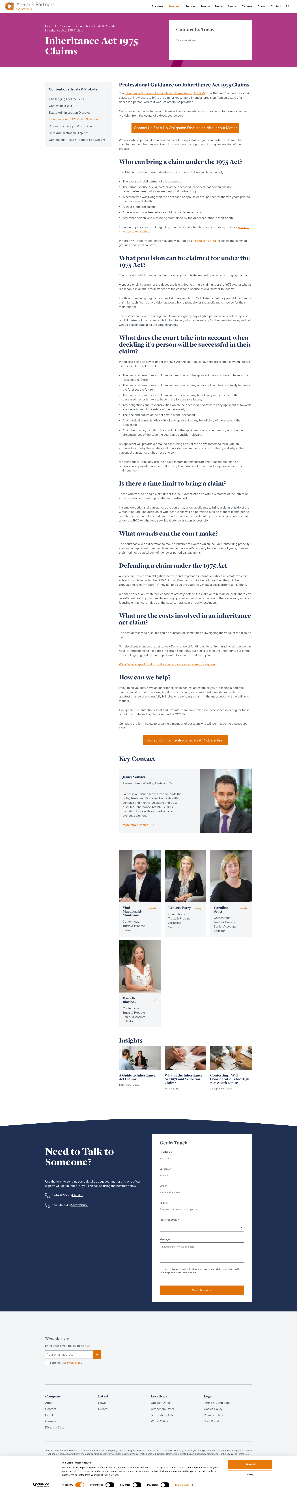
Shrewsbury (79, 1205)
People (205, 6)
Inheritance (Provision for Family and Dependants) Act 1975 (165, 93)
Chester (77, 1195)
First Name (166, 1152)
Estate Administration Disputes (69, 112)
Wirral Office (159, 1421)
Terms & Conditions (217, 1402)
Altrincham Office (163, 1409)
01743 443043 (60, 1205)
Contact (276, 6)
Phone (164, 1203)
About (261, 6)
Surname (165, 1169)
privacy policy (74, 1363)
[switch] (109, 1484)
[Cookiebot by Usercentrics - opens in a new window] (41, 1485)
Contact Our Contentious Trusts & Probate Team (185, 740)
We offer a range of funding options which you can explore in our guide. (167, 664)
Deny (250, 1474)
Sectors (190, 6)
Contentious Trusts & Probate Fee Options (77, 139)
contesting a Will (206, 240)
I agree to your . (66, 1363)
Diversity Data (54, 1427)
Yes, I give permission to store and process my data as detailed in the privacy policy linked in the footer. (200, 1270)
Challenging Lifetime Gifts (66, 99)
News (219, 6)
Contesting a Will (60, 105)
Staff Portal (211, 1421)
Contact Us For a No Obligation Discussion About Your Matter (185, 128)
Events (232, 6)
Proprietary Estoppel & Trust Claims (73, 126)
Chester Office (161, 1402)
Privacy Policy (213, 1415)
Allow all (250, 1464)
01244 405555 (61, 1195)
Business (157, 6)
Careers (247, 6)
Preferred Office (169, 1220)
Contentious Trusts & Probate (73, 89)
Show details (182, 1485)
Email (163, 1186)
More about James (135, 825)
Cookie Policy (213, 1409)
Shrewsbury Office (163, 1415)
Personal (174, 6)
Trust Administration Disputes (68, 133)
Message (165, 1239)
